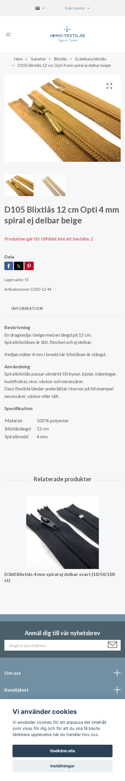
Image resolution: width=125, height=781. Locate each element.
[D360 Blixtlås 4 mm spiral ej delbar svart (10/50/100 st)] (62, 532)
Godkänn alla (62, 750)
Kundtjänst (16, 689)
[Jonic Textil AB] (67, 34)
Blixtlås (60, 58)
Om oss (12, 673)
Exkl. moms (75, 8)
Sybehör (38, 58)
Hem (18, 58)
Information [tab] (27, 308)
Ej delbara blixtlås (90, 58)
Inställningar (62, 766)
